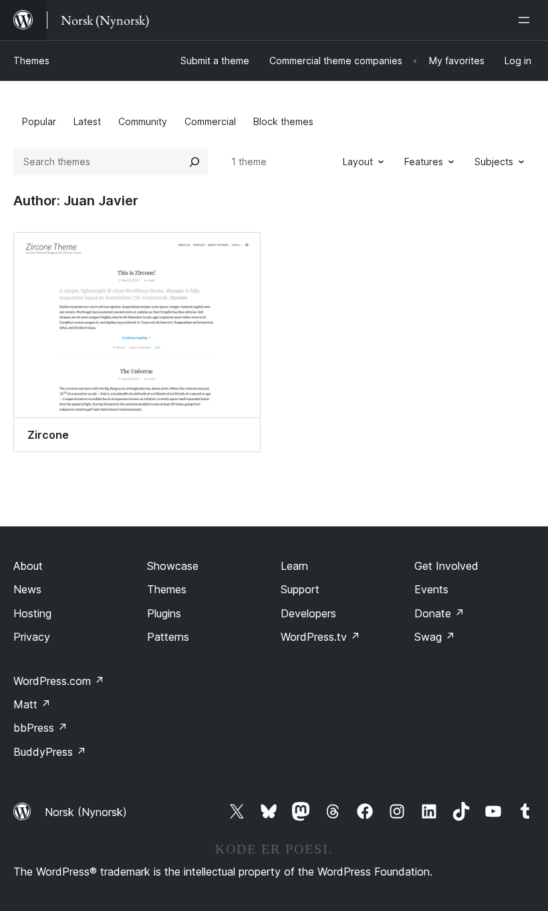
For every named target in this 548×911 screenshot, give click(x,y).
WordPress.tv (320, 636)
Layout (358, 161)
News (27, 589)
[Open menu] (526, 20)
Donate (439, 613)
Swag (434, 636)
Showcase (172, 566)
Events (431, 589)
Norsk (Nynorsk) (86, 812)
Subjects (493, 161)
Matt (32, 704)
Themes (31, 60)
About (28, 566)
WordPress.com (58, 681)
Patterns (168, 636)
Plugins (164, 613)
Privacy (31, 636)
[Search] (194, 161)
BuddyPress (49, 751)
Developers (308, 613)
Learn (294, 566)
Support (300, 589)
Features (423, 161)
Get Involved (446, 566)
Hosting (32, 613)
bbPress (40, 727)
